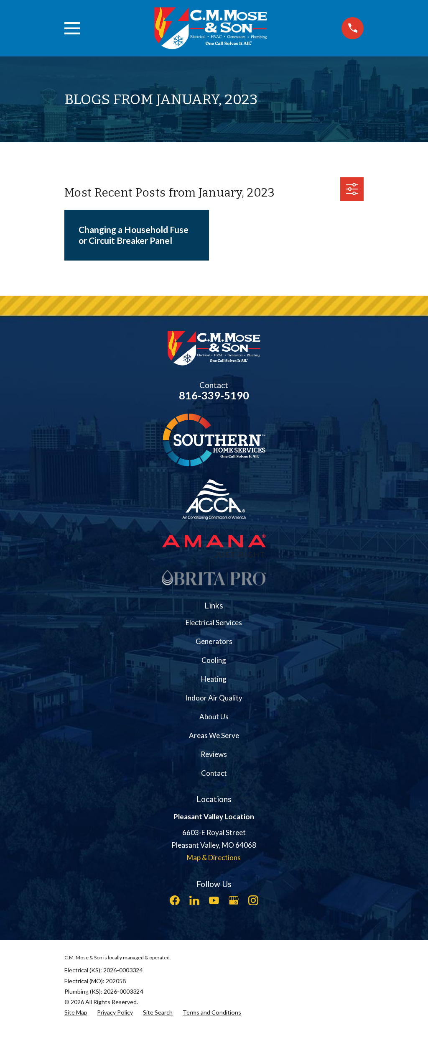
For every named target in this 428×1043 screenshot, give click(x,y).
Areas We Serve (214, 735)
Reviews (214, 754)
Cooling (213, 660)
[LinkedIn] (194, 900)
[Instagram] (253, 900)
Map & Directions (214, 857)
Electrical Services (214, 622)
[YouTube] (214, 900)
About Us (214, 716)
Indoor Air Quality (214, 697)
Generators (214, 641)
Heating (214, 679)
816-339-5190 (214, 395)
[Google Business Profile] (234, 900)
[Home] (210, 28)
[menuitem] (75, 1012)
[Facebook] (175, 900)
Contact (214, 773)
